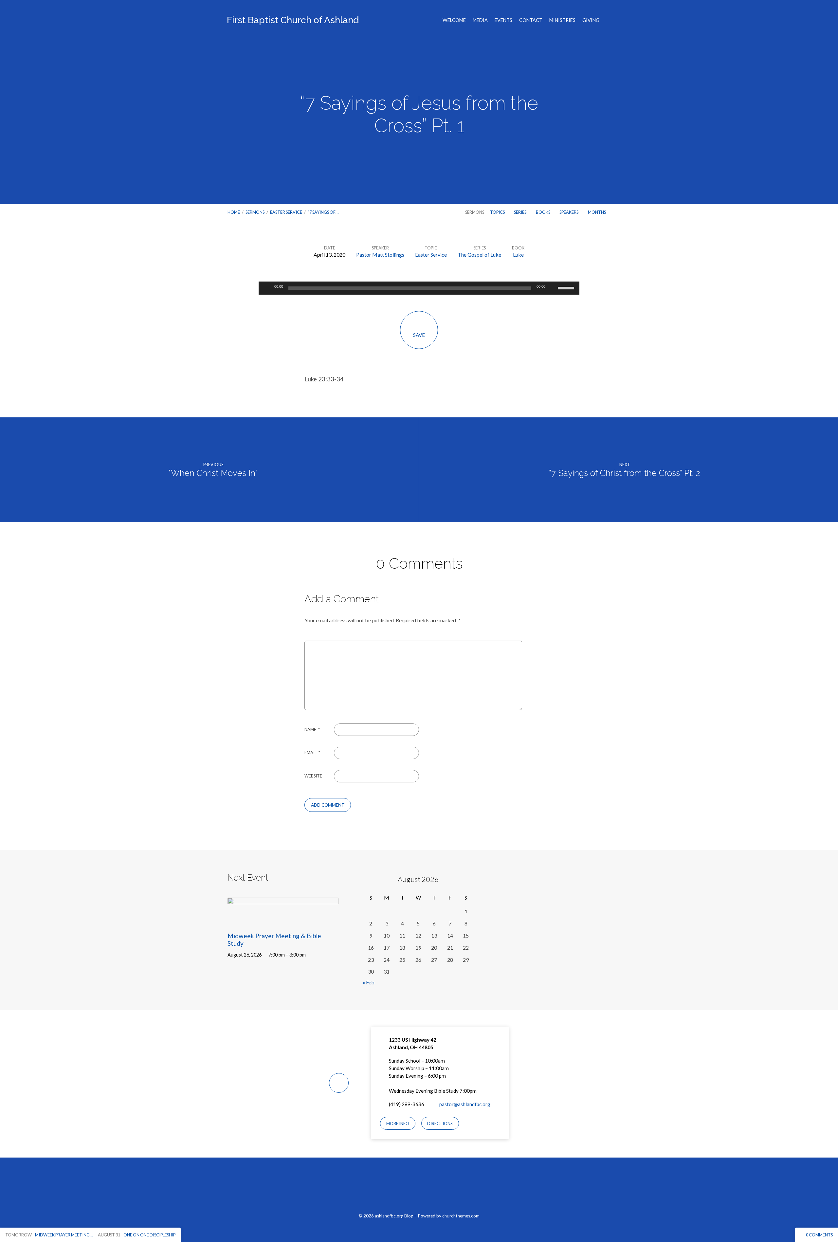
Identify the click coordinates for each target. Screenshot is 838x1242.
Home (234, 212)
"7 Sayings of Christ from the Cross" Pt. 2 (624, 473)
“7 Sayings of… (323, 212)
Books (543, 212)
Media (480, 20)
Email (312, 752)
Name (312, 729)
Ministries (562, 20)
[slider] (567, 287)
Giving (590, 20)
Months (597, 212)
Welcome (454, 20)
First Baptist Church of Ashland (293, 20)
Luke (518, 254)
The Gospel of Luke (479, 254)
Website (313, 775)
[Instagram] (419, 1188)
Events (503, 20)
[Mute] (552, 288)
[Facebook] (404, 1188)
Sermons (255, 212)
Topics (497, 212)
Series (520, 212)
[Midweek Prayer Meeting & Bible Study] (283, 920)
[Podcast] (434, 1188)
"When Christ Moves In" (213, 473)
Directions (440, 1123)
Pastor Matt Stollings (380, 254)
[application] (419, 288)
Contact (530, 20)
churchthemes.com (461, 1215)
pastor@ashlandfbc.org (464, 1104)
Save (419, 335)
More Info (397, 1123)
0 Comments (819, 1234)
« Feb (368, 982)
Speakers (569, 212)
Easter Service (286, 212)
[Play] (267, 288)
